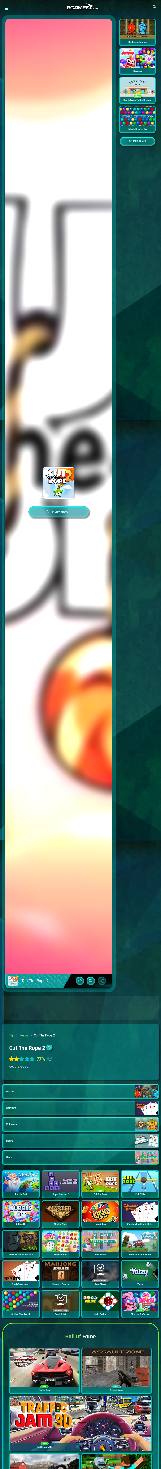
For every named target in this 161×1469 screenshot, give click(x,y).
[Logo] (80, 7)
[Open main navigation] (6, 9)
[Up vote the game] (79, 980)
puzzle (23, 1035)
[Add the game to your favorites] (49, 1047)
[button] (154, 6)
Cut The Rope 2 (44, 1035)
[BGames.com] (11, 1035)
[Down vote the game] (90, 980)
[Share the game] (101, 980)
